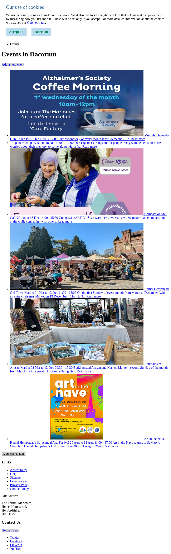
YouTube (16, 548)
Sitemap (15, 477)
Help (13, 474)
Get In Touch (10, 530)
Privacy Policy (19, 485)
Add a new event (13, 64)
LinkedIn (16, 545)
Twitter (14, 537)
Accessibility (18, 470)
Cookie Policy (19, 489)
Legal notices (19, 481)
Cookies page (36, 22)
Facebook (16, 541)
